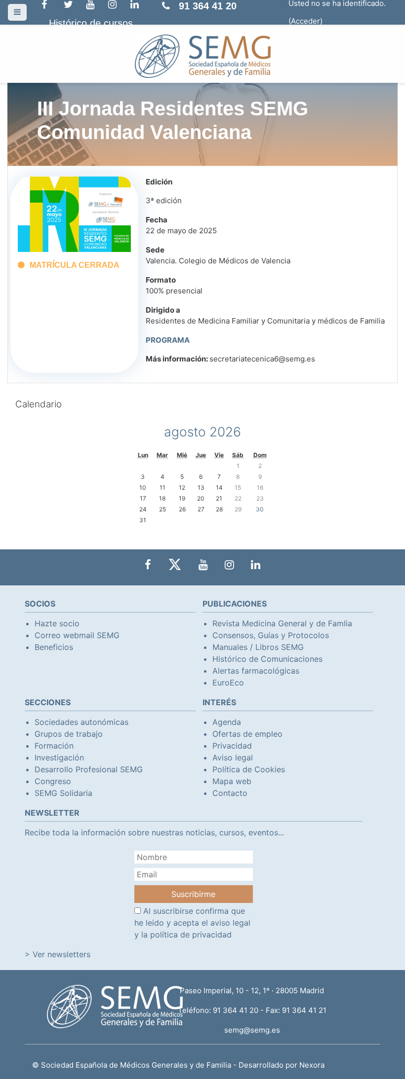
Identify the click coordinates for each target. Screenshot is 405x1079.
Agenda (226, 722)
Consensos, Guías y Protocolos (270, 635)
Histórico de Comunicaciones (267, 659)
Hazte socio (57, 623)
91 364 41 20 (208, 5)
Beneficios (54, 647)
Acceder (305, 21)
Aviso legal (232, 757)
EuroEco (228, 682)
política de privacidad (191, 934)
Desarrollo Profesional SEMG (89, 769)
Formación (54, 746)
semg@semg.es (252, 1030)
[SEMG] (203, 55)
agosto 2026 (202, 431)
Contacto (229, 793)
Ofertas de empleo (247, 734)
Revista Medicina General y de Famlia (282, 623)
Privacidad (232, 746)
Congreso (53, 781)
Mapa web (231, 781)
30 (260, 509)
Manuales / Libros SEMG (258, 647)
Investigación (59, 757)
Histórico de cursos (91, 23)
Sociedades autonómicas (81, 722)
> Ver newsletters (57, 954)
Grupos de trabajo (69, 734)
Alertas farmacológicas (255, 671)
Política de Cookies (248, 769)
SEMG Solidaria (63, 793)
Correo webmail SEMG (77, 635)
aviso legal (230, 923)
